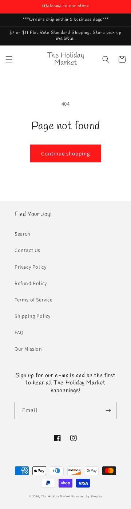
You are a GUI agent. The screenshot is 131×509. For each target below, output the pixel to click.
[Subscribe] (108, 410)
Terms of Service (34, 299)
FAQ (19, 332)
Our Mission (28, 349)
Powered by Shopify (86, 496)
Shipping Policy (33, 316)
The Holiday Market (56, 496)
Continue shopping (65, 153)
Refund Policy (31, 283)
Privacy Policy (30, 267)
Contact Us (27, 250)
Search (23, 233)
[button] (9, 59)
